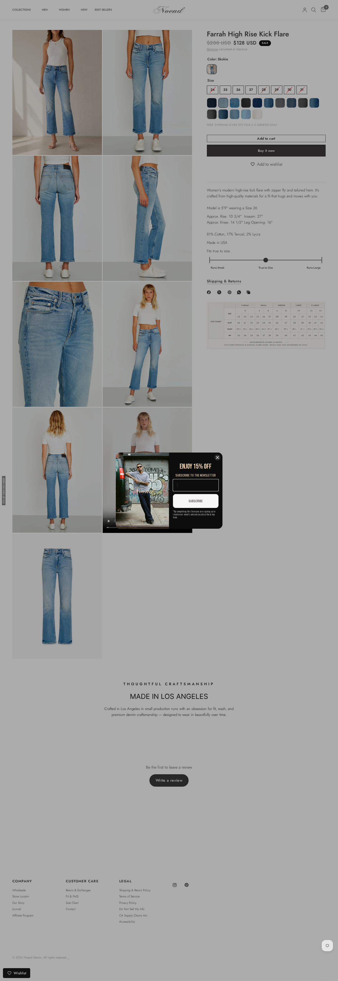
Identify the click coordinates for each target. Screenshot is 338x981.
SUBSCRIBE (196, 501)
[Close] (217, 457)
